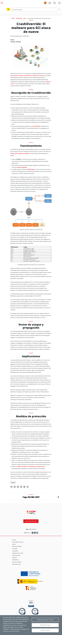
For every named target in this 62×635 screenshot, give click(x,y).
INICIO (13, 18)
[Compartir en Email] (28, 487)
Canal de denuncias (16, 564)
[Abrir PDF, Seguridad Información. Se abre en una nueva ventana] (22, 612)
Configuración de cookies (17, 553)
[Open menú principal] (2, 2)
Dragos (47, 81)
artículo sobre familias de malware (19, 153)
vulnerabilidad (36, 126)
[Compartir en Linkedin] (15, 487)
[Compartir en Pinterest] (21, 487)
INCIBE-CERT (19, 18)
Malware (13, 482)
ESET (12, 83)
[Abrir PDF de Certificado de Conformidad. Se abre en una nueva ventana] (31, 603)
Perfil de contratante (16, 562)
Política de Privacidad (16, 546)
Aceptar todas (45, 630)
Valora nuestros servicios (17, 542)
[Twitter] (33, 533)
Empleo (14, 544)
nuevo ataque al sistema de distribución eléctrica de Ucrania (26, 75)
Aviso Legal (14, 548)
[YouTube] (37, 533)
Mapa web (14, 557)
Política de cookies (16, 555)
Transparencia (15, 559)
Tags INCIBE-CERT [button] (31, 497)
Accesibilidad (15, 551)
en (8, 9)
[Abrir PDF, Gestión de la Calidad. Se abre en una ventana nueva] (35, 612)
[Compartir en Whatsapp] (24, 487)
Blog (24, 18)
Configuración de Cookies (45, 620)
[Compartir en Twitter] (18, 487)
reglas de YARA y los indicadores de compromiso (31, 466)
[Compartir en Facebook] (11, 487)
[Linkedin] (35, 533)
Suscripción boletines (31, 521)
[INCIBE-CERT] (31, 512)
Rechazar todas (45, 625)
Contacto (14, 539)
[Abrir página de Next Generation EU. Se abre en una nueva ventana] (31, 574)
